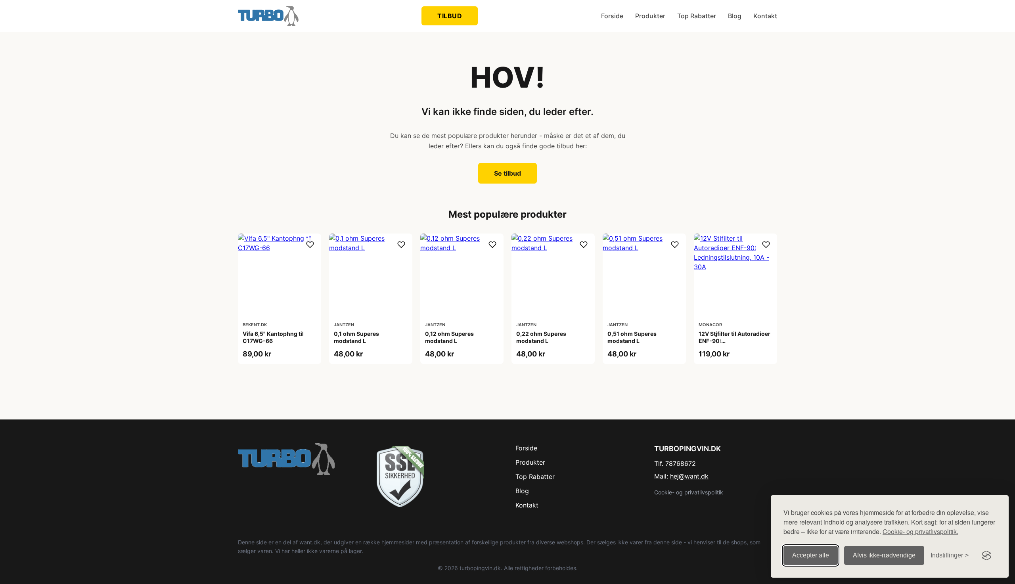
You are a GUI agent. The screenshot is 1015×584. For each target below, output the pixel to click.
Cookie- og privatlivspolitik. (920, 531)
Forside (612, 16)
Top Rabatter (696, 16)
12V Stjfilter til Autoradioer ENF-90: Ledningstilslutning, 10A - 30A (734, 344)
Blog (734, 16)
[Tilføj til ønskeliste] (310, 244)
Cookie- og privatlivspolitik (688, 492)
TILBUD (449, 16)
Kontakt (765, 16)
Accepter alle (810, 555)
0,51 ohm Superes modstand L (632, 337)
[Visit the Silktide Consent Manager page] (986, 555)
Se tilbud (507, 173)
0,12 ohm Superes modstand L (449, 337)
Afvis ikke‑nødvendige (884, 555)
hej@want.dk (689, 476)
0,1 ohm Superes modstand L (356, 337)
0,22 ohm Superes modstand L (541, 337)
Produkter (650, 16)
